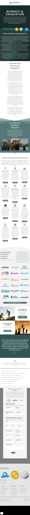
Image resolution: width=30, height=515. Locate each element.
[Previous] (2, 145)
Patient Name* (8, 407)
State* (13, 426)
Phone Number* (18, 435)
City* (6, 426)
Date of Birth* (17, 430)
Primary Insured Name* (9, 430)
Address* (7, 421)
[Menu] (1, 3)
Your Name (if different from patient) (9, 412)
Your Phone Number (18, 412)
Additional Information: (9, 444)
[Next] (27, 145)
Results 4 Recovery (8, 500)
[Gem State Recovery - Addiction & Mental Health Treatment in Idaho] (15, 2)
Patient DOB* (17, 407)
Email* (7, 435)
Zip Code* (20, 426)
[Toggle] (1, 371)
